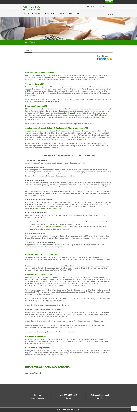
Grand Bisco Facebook (33, 373)
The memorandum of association (62, 222)
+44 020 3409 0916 (90, 6)
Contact (108, 2)
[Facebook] (98, 59)
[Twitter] (101, 59)
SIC (92, 245)
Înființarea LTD (30, 50)
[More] (111, 59)
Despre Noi (36, 13)
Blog (70, 13)
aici (73, 176)
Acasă (26, 13)
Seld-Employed (79, 75)
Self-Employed (69, 113)
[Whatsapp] (107, 59)
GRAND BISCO (31, 6)
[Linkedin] (104, 59)
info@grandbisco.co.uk (107, 6)
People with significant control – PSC (48, 208)
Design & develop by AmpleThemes (69, 410)
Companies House (52, 102)
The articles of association (52, 227)
